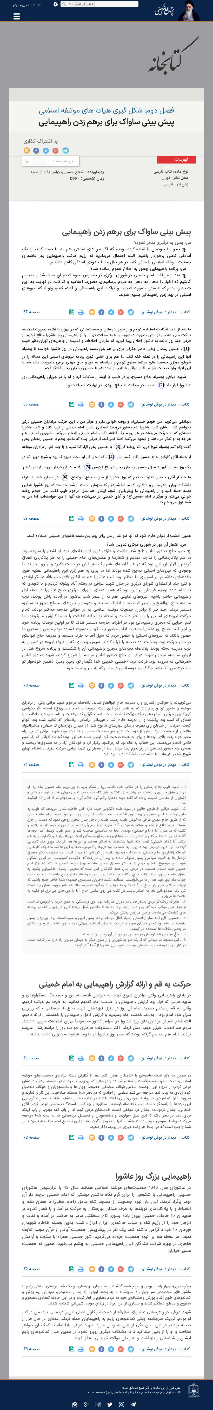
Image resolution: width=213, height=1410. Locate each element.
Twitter (46, 150)
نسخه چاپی (82, 312)
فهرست (181, 159)
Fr (39, 5)
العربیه (24, 5)
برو (27, 161)
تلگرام (65, 150)
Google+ (55, 150)
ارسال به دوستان (26, 150)
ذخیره (72, 312)
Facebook (36, 150)
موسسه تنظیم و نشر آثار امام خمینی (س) (132, 1392)
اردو (15, 5)
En (33, 5)
